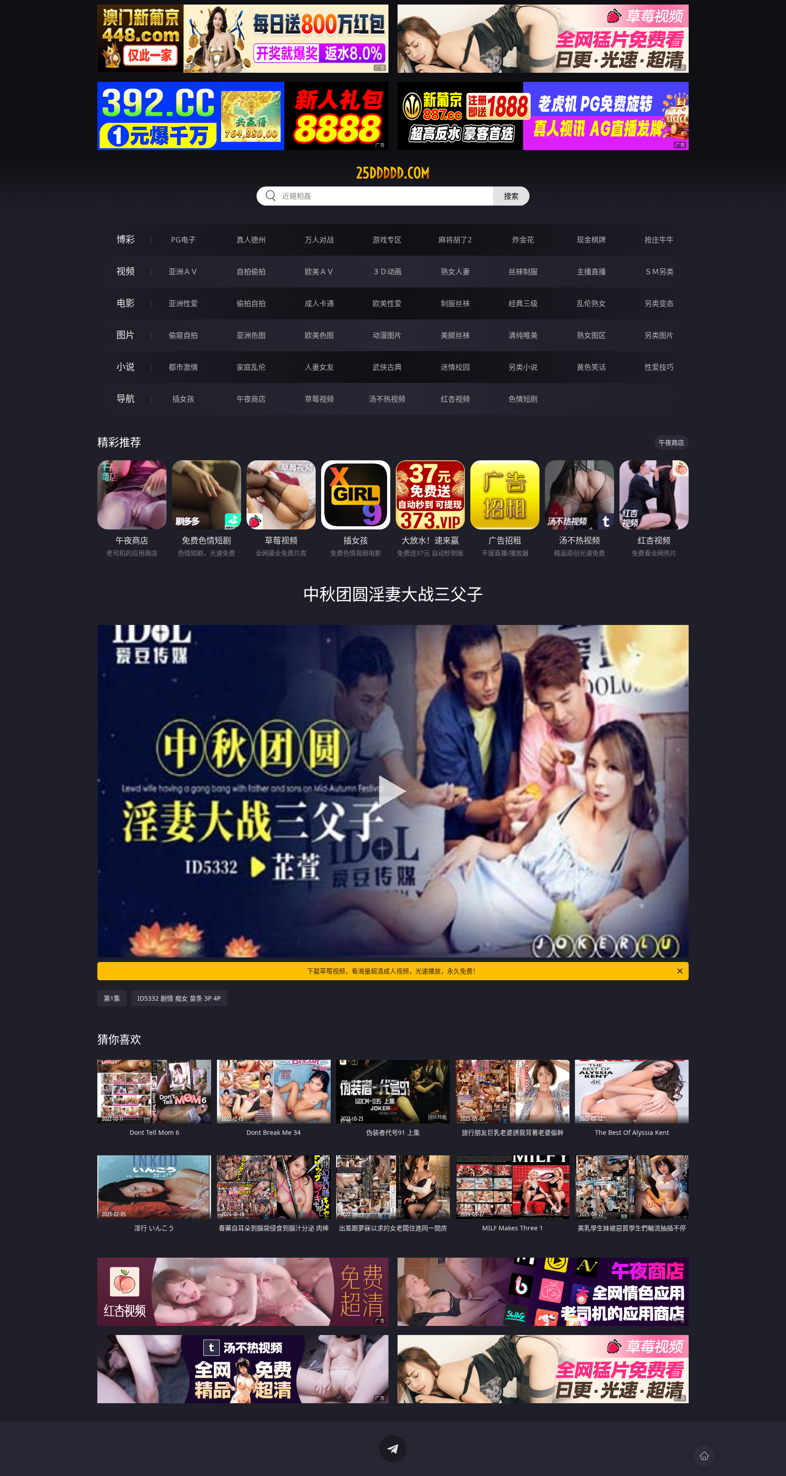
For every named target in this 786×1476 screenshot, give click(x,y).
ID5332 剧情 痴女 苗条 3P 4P (179, 998)
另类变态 (659, 303)
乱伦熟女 (591, 303)
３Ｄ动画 (387, 272)
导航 (125, 399)
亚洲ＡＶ (183, 272)
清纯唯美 (523, 335)
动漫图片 (387, 335)
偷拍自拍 (251, 303)
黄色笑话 (591, 367)
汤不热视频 (387, 399)
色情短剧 (523, 399)
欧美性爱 (387, 303)
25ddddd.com (393, 173)
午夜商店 (251, 399)
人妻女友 (319, 367)
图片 (125, 335)
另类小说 (523, 367)
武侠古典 (387, 367)
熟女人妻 (455, 272)
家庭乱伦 (251, 367)
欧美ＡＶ (319, 272)
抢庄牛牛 (659, 240)
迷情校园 (455, 367)
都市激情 (183, 367)
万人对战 (319, 240)
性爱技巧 (659, 367)
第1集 (112, 998)
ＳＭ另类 (659, 272)
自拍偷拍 (251, 272)
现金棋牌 (591, 240)
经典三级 (523, 303)
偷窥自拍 (183, 335)
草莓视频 (319, 399)
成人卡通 (319, 303)
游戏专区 (387, 240)
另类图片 (659, 335)
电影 (125, 303)
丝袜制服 (523, 272)
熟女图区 (591, 335)
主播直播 (591, 272)
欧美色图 (319, 335)
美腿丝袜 (455, 335)
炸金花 (523, 240)
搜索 (511, 196)
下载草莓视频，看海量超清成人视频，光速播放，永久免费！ (393, 971)
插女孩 (183, 399)
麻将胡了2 (455, 240)
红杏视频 (455, 399)
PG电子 (183, 240)
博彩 (125, 239)
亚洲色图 (251, 335)
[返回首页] (704, 1456)
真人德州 (251, 240)
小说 (125, 367)
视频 (125, 271)
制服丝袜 (455, 303)
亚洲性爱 (183, 303)
